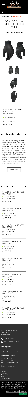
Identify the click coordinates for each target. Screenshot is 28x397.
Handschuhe (17, 17)
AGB (2, 377)
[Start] (2, 17)
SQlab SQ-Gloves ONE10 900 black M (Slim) (13, 243)
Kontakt (3, 371)
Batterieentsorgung (6, 378)
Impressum (4, 373)
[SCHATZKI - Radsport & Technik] (14, 5)
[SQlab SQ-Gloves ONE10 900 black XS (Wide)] (14, 51)
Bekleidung (8, 17)
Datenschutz (4, 375)
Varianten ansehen (13, 32)
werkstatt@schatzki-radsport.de (10, 352)
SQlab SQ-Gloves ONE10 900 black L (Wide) (13, 292)
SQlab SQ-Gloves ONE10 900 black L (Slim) (13, 276)
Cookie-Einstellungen (12, 391)
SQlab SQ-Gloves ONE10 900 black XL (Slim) (13, 309)
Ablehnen (23, 391)
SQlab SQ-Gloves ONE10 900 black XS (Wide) (14, 24)
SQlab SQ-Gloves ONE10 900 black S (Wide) (13, 226)
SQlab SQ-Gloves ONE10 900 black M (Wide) (13, 259)
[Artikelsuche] (2, 12)
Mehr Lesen (14, 169)
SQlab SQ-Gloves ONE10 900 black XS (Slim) (13, 193)
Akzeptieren (22, 394)
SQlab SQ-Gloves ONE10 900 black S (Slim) (13, 209)
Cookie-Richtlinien (19, 388)
